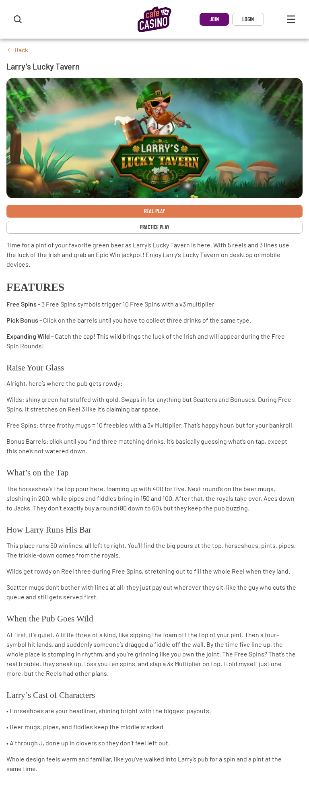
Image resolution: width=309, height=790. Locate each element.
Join (214, 19)
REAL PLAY (154, 211)
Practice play (154, 227)
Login (248, 19)
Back (21, 49)
